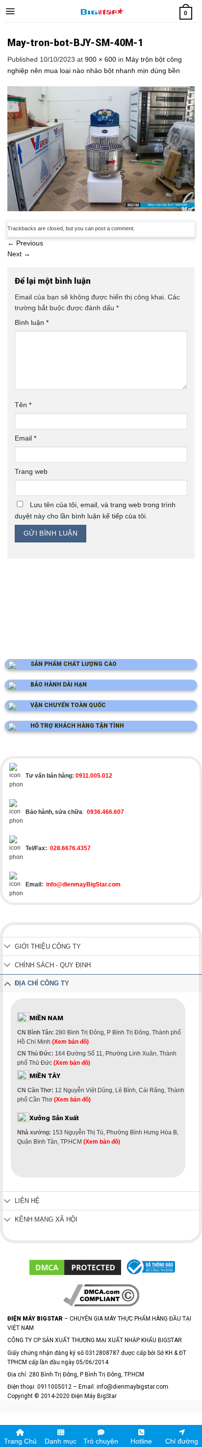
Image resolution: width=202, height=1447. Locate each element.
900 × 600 (100, 59)
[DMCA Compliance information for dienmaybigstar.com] (101, 1295)
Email (25, 438)
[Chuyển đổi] (7, 947)
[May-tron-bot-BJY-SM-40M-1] (101, 148)
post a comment (114, 228)
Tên (23, 405)
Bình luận (32, 322)
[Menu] (10, 11)
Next (18, 254)
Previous (25, 243)
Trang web (31, 471)
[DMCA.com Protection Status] (75, 1266)
